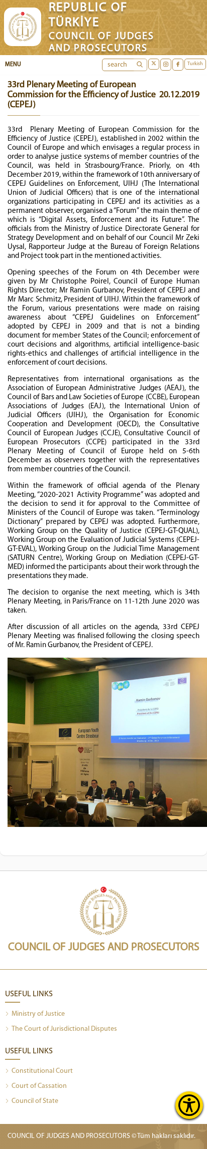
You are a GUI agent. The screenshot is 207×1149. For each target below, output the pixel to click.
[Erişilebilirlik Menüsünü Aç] (189, 1105)
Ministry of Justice (38, 1014)
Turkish (195, 64)
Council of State (35, 1101)
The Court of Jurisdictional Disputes (64, 1029)
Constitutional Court (42, 1071)
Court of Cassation (39, 1086)
